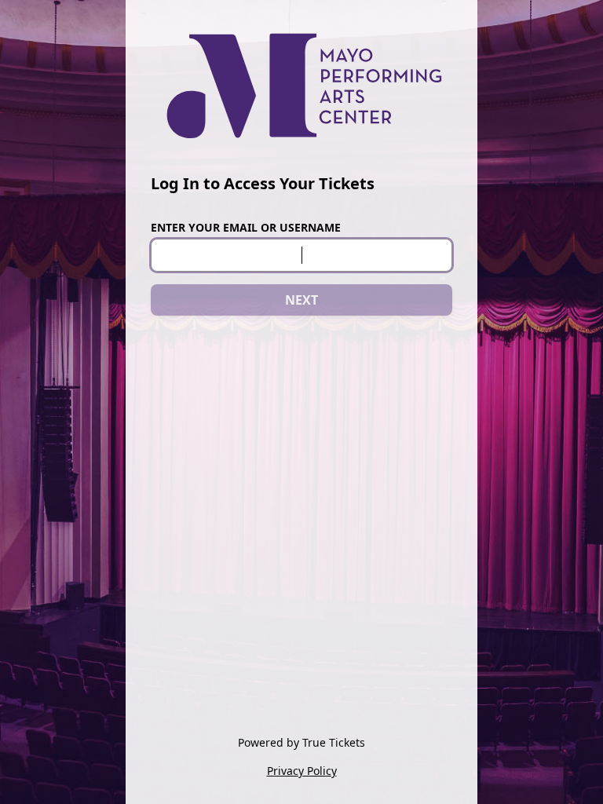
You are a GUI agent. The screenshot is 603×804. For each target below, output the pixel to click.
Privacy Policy (302, 770)
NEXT (301, 300)
